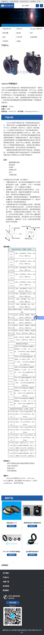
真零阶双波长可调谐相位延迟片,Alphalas (32, 523)
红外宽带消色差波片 (32, 551)
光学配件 (5, 41)
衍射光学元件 (7, 29)
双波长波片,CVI (12, 523)
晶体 (4, 37)
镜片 (31, 33)
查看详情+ (11, 526)
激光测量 (5, 33)
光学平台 (19, 29)
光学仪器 (19, 37)
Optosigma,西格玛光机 (35, 29)
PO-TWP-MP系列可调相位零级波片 (11, 552)
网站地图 (13, 602)
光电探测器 (33, 37)
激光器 (18, 33)
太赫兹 (18, 41)
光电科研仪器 (15, 565)
